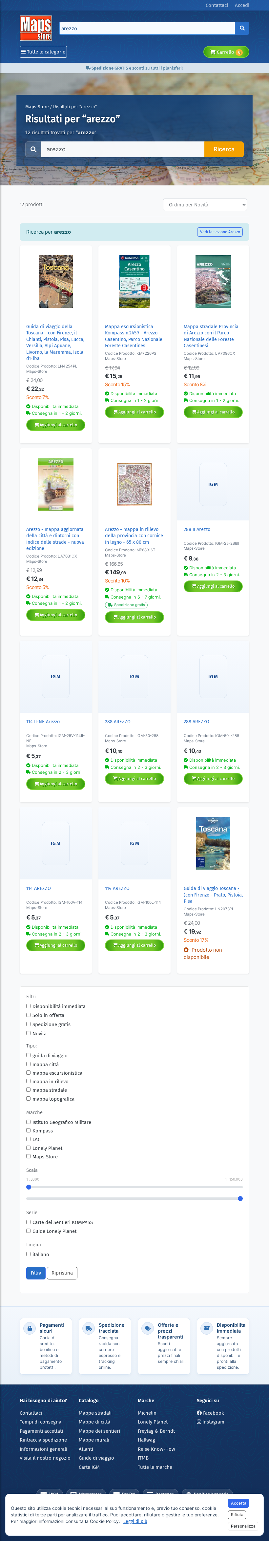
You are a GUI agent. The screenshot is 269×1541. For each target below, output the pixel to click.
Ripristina (62, 1273)
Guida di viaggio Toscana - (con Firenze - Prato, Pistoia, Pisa (213, 895)
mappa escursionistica (57, 1073)
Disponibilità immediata (59, 1006)
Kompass (42, 1131)
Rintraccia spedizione (43, 1440)
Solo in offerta (48, 1015)
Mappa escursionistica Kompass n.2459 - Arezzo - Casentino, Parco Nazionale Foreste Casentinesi (133, 336)
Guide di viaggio (96, 1458)
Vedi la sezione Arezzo (220, 231)
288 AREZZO (118, 722)
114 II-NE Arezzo (43, 722)
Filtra (36, 1273)
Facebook (213, 1413)
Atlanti (86, 1449)
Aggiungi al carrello (58, 424)
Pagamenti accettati (41, 1431)
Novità (39, 1034)
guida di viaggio (50, 1056)
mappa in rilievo (50, 1082)
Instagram (212, 1422)
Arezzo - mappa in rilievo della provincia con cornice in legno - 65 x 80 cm (134, 536)
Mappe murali (94, 1440)
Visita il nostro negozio (45, 1458)
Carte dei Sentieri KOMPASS (62, 1222)
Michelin (147, 1413)
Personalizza (243, 1526)
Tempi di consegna (40, 1422)
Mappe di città (94, 1422)
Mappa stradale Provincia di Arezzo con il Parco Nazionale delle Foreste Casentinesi (211, 336)
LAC (36, 1139)
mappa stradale (49, 1090)
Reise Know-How (156, 1449)
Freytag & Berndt (156, 1431)
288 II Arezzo (197, 529)
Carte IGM (89, 1467)
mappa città (45, 1064)
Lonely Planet (47, 1148)
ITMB (143, 1458)
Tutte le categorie (45, 52)
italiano (40, 1254)
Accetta (238, 1503)
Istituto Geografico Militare (61, 1122)
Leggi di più (135, 1521)
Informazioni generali (43, 1449)
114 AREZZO (38, 888)
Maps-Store (37, 107)
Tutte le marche (155, 1467)
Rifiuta (237, 1514)
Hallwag (146, 1440)
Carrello (228, 52)
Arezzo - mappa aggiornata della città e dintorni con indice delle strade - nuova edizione (55, 539)
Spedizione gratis (51, 1024)
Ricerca (224, 149)
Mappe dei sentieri (99, 1431)
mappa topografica (53, 1099)
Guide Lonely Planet (54, 1231)
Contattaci (31, 1413)
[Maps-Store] (37, 28)
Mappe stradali (95, 1413)
